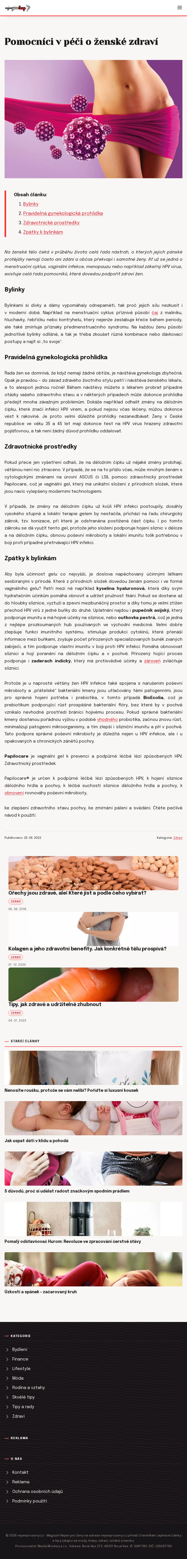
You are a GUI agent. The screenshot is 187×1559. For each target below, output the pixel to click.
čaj (155, 313)
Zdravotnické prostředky (51, 223)
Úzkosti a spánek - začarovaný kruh (41, 1292)
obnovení (14, 793)
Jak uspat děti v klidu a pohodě (36, 1141)
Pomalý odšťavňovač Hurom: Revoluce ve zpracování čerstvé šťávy (73, 1242)
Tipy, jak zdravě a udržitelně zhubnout (54, 1004)
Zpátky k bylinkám (43, 232)
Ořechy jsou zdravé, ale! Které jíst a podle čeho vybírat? (77, 893)
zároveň (152, 661)
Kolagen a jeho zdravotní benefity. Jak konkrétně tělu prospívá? (87, 949)
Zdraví (177, 837)
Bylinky (31, 204)
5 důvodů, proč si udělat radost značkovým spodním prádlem (67, 1191)
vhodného (107, 720)
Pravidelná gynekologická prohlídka (63, 213)
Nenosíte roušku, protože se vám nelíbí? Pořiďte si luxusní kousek (71, 1091)
